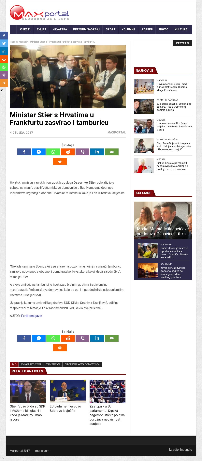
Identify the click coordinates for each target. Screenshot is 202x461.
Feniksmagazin (31, 316)
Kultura (181, 29)
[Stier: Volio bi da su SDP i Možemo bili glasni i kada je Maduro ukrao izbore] (28, 391)
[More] (4, 83)
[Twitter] (4, 43)
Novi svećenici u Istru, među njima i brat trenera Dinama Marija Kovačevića (172, 87)
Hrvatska (60, 29)
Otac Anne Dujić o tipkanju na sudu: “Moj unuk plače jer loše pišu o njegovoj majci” (174, 146)
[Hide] (1, 90)
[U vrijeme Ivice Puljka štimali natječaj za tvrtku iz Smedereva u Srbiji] (144, 126)
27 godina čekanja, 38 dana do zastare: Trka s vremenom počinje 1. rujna (174, 106)
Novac (163, 29)
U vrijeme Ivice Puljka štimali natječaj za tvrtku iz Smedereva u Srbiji (174, 126)
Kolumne (128, 29)
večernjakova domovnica (82, 364)
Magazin (162, 80)
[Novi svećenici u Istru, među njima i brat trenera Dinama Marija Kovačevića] (144, 86)
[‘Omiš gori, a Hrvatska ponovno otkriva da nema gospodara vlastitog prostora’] (148, 270)
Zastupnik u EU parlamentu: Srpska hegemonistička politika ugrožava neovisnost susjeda (107, 415)
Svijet (41, 29)
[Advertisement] (68, 231)
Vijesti (25, 29)
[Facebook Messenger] (39, 151)
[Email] (112, 151)
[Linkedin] (97, 151)
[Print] (60, 161)
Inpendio (186, 450)
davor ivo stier (31, 364)
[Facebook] (24, 151)
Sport (110, 29)
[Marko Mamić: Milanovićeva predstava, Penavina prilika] (163, 220)
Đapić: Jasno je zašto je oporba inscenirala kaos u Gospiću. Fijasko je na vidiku (174, 253)
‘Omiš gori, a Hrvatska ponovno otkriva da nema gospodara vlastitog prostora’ (173, 272)
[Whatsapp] (53, 151)
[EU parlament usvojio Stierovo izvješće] (68, 391)
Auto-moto (21, 38)
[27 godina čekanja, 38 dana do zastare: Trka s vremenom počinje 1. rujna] (144, 106)
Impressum (42, 451)
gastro (42, 38)
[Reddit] (68, 151)
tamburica (53, 364)
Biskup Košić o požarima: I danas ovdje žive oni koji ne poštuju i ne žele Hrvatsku (172, 166)
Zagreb (147, 29)
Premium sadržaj (86, 29)
